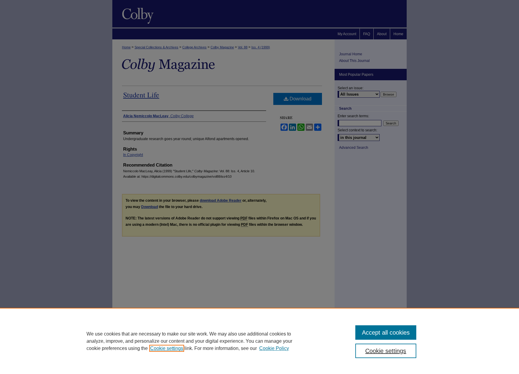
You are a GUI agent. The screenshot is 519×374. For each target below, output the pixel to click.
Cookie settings (166, 348)
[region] (259, 341)
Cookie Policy (274, 348)
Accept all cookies (386, 332)
